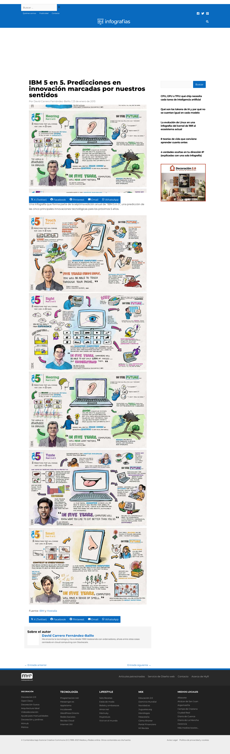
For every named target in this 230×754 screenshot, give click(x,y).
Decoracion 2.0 (28, 697)
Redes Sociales (67, 717)
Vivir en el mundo (108, 720)
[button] (207, 22)
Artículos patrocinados (132, 676)
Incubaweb (66, 709)
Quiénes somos (29, 13)
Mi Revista (143, 728)
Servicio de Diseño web (161, 676)
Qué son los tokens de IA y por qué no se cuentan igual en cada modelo (183, 111)
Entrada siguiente (139, 665)
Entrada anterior (36, 665)
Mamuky (103, 713)
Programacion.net (69, 698)
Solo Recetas (105, 698)
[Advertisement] (115, 51)
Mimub (25, 723)
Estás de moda (106, 701)
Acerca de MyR (200, 676)
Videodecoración (29, 712)
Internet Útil (66, 724)
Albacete (182, 697)
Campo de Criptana (188, 709)
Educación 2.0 (145, 698)
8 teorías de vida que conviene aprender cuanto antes (179, 140)
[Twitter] (202, 13)
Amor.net (104, 709)
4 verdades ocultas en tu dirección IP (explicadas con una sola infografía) (182, 154)
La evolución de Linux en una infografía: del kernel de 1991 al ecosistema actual (178, 126)
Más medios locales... (188, 728)
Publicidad (43, 13)
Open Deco (27, 700)
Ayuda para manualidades (34, 715)
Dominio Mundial (147, 701)
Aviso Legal (172, 740)
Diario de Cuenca (186, 716)
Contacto (55, 13)
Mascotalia (143, 717)
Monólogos (144, 713)
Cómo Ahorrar (145, 720)
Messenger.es (67, 701)
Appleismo (65, 705)
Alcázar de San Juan (188, 701)
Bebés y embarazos (109, 705)
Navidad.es (144, 705)
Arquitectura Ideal (30, 708)
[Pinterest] (207, 13)
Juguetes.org (145, 709)
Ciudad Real (184, 712)
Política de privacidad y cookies (194, 740)
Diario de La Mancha (188, 720)
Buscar (199, 84)
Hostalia (52, 610)
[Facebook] (198, 13)
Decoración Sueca (30, 704)
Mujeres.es (104, 717)
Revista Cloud (67, 720)
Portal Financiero (147, 724)
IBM (41, 610)
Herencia (182, 724)
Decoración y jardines (32, 719)
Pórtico (24, 727)
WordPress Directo (69, 713)
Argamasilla (184, 705)
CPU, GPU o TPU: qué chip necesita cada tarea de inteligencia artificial (181, 98)
